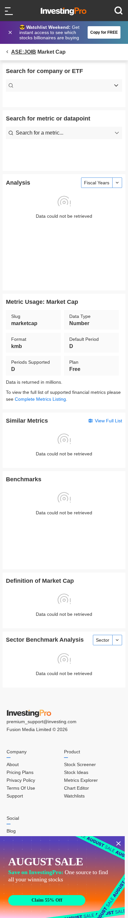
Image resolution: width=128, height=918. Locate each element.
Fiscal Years (96, 182)
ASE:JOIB (23, 52)
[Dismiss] (11, 32)
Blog (11, 831)
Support (15, 796)
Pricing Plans (20, 772)
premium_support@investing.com (41, 721)
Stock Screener (80, 764)
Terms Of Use (21, 788)
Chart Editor (76, 788)
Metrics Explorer (81, 780)
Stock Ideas (76, 772)
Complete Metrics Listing (40, 399)
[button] (67, 32)
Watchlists (74, 796)
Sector (102, 640)
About (13, 764)
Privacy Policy (21, 780)
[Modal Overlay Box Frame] (62, 877)
